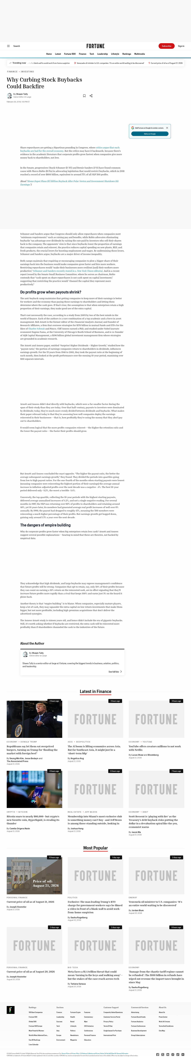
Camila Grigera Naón (20, 829)
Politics (73, 897)
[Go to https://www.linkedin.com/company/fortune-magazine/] (167, 1054)
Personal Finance (17, 897)
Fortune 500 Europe (35, 1026)
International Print (110, 1035)
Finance (82, 53)
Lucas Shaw (137, 755)
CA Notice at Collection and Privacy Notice (92, 1053)
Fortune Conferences (138, 1026)
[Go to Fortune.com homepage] (95, 46)
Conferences (88, 1031)
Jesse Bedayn (31, 759)
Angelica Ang (77, 759)
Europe (58, 1035)
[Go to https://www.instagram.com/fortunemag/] (172, 1054)
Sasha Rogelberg (79, 918)
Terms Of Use (108, 1026)
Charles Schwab (36, 328)
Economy (12, 742)
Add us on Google (150, 134)
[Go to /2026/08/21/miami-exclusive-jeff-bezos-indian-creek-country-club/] (95, 789)
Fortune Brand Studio (138, 1017)
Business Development (139, 1031)
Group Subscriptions (138, 1035)
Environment (60, 1040)
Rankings (126, 53)
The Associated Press (17, 761)
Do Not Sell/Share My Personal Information (116, 1053)
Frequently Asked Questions (113, 1012)
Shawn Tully (22, 94)
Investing (27, 72)
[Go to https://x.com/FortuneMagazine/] (162, 1054)
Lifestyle (115, 53)
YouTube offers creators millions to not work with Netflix (155, 748)
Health (72, 1017)
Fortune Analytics (137, 1021)
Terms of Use (65, 1053)
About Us (162, 1012)
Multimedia (139, 53)
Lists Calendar (33, 1044)
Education (87, 1040)
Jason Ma (136, 832)
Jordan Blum (138, 911)
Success (59, 1021)
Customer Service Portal (112, 1017)
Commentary (88, 1017)
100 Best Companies (36, 1012)
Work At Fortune (164, 1021)
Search (16, 46)
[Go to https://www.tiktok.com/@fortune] (177, 1054)
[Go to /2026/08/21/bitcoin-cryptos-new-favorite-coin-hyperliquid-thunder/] (34, 789)
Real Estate (75, 812)
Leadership (102, 53)
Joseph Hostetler (18, 907)
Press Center (163, 1017)
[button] (49, 53)
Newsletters (74, 1035)
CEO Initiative (89, 1026)
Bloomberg (153, 755)
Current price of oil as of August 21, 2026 (158, 63)
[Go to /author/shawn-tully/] (25, 654)
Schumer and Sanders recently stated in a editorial (68, 270)
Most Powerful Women (36, 1031)
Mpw (85, 1021)
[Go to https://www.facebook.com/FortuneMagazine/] (157, 1054)
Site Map (162, 1031)
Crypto (11, 812)
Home (49, 53)
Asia (70, 742)
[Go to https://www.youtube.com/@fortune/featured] (182, 1054)
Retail (72, 1021)
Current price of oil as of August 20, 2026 (31, 971)
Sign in (181, 46)
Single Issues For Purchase (113, 1031)
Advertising (135, 1012)
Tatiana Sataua (78, 984)
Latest (58, 53)
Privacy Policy (108, 1021)
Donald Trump (29, 742)
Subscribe (166, 46)
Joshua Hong (77, 829)
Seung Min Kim (17, 759)
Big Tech (73, 967)
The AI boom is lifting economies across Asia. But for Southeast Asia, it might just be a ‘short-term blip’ (94, 750)
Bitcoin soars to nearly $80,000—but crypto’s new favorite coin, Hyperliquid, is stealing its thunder (33, 820)
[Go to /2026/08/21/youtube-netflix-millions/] (156, 719)
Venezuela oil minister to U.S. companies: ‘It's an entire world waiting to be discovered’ (101, 63)
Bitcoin (23, 812)
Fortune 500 (70, 53)
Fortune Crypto (75, 1012)
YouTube (147, 742)
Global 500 (32, 1021)
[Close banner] (167, 127)
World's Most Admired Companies (40, 1035)
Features (87, 1012)
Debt (145, 812)
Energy (133, 897)
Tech (92, 53)
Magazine (73, 1040)
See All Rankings (34, 1040)
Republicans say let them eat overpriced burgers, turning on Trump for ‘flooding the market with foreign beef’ (32, 750)
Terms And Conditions (166, 1026)
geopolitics (83, 742)
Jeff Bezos (91, 812)
